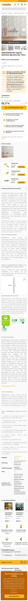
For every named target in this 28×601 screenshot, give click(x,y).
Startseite (3, 13)
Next (24, 29)
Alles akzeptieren (14, 596)
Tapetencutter (15, 179)
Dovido (3, 138)
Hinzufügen (21, 166)
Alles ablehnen (14, 592)
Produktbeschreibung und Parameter (11, 188)
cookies (12, 583)
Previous (2, 510)
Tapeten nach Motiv (19, 13)
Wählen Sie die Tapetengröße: (10, 59)
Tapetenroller (14, 163)
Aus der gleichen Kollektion (8, 500)
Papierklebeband (15, 171)
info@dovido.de (8, 555)
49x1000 (4, 63)
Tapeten (10, 13)
